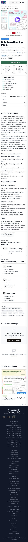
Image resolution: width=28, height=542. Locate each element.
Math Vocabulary (14, 494)
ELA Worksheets (14, 454)
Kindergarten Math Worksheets (14, 425)
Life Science (14, 497)
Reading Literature (12, 6)
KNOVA (14, 476)
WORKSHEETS (14, 421)
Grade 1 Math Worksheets (14, 427)
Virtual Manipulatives (14, 483)
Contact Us (14, 531)
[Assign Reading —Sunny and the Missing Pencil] (22, 405)
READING (14, 469)
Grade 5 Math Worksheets (14, 435)
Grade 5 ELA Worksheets (14, 446)
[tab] (4, 13)
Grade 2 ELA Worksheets (14, 441)
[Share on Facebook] (17, 32)
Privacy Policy (14, 529)
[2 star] (3, 52)
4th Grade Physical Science (14, 511)
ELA (6, 6)
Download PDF (15, 62)
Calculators (14, 485)
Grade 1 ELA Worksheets (14, 439)
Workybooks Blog (14, 520)
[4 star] (6, 52)
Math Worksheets (14, 452)
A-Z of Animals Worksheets (14, 458)
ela (10, 313)
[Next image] (24, 20)
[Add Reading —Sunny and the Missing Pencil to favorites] (25, 371)
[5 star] (7, 52)
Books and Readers (14, 467)
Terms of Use (14, 527)
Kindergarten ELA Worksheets (14, 437)
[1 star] (1, 52)
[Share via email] (19, 32)
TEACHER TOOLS (14, 481)
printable (12, 315)
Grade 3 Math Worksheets (14, 431)
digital (4, 315)
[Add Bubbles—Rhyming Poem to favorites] (24, 12)
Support (14, 526)
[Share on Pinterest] (13, 33)
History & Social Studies (14, 506)
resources (20, 310)
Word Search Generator (14, 488)
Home (2, 6)
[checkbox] (25, 405)
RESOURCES (14, 492)
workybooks (20, 315)
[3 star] (4, 52)
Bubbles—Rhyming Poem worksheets (12, 308)
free (16, 313)
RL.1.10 (4, 313)
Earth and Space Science (14, 501)
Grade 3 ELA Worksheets (14, 443)
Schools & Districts (14, 533)
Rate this (19, 52)
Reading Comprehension (7, 8)
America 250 (14, 515)
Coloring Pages (14, 456)
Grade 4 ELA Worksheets (14, 444)
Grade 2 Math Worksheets (14, 429)
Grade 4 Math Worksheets (14, 433)
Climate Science (14, 503)
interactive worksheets (8, 310)
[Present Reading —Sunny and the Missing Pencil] (20, 405)
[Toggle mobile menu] (23, 2)
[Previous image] (10, 20)
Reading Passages (14, 465)
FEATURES (14, 513)
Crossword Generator (14, 490)
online (22, 313)
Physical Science (14, 499)
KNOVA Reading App (14, 478)
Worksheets (14, 463)
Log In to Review (15, 340)
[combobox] (15, 2)
